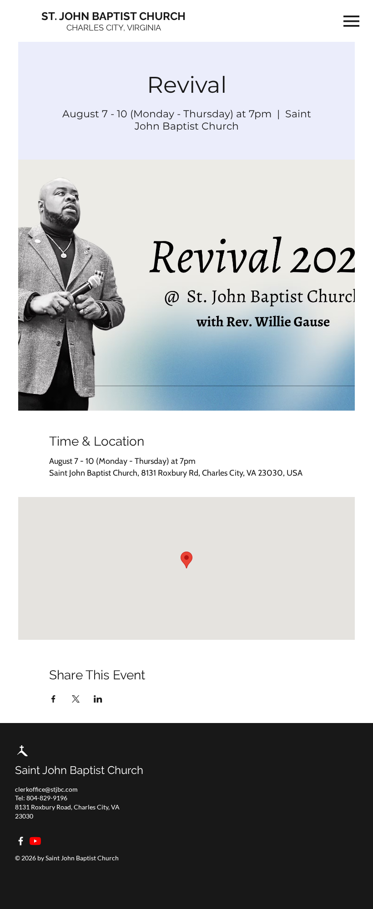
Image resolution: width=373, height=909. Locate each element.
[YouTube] (35, 841)
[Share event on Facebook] (53, 699)
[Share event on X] (75, 699)
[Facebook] (20, 841)
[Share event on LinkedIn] (98, 699)
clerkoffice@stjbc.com (46, 789)
